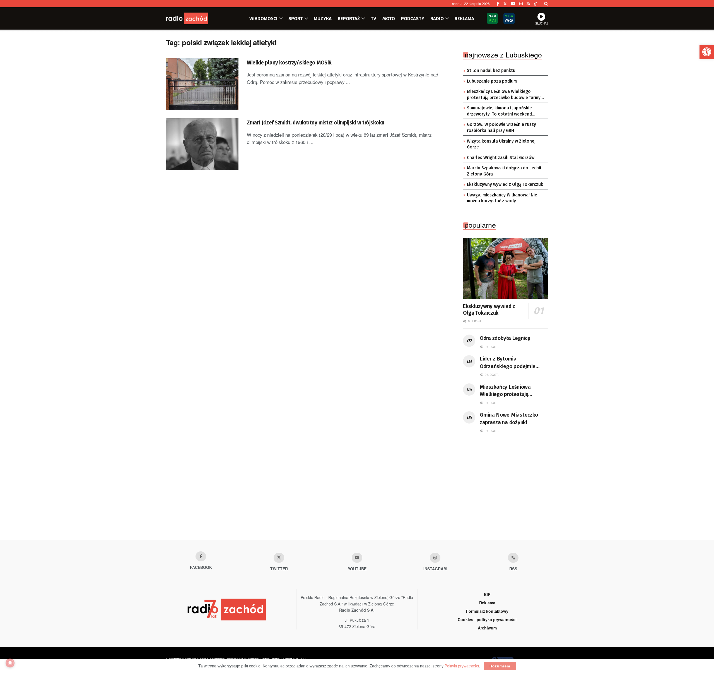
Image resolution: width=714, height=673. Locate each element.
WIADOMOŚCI (263, 18)
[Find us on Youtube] (357, 558)
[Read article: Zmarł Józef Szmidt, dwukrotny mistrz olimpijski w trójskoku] (202, 144)
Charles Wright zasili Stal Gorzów (500, 157)
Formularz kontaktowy (487, 611)
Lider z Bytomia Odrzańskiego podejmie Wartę (508, 362)
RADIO (437, 18)
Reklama (487, 602)
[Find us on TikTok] (535, 3)
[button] (706, 52)
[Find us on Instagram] (521, 3)
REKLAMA (464, 18)
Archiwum (487, 628)
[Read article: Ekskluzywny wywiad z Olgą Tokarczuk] (505, 268)
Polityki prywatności (462, 666)
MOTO (388, 18)
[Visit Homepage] (194, 18)
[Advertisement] (357, 495)
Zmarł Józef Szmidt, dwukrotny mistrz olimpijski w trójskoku (315, 122)
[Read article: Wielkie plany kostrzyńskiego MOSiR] (202, 84)
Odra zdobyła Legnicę (505, 338)
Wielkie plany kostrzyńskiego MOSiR (289, 62)
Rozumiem (499, 666)
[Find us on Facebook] (498, 3)
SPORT (295, 18)
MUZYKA (323, 18)
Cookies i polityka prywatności (487, 619)
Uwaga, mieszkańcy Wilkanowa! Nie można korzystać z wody (502, 198)
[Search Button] (546, 3)
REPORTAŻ (349, 18)
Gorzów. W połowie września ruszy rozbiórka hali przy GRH (501, 127)
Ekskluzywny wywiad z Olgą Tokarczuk (505, 184)
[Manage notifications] (10, 662)
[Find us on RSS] (528, 3)
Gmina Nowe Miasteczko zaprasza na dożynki (509, 419)
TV (373, 18)
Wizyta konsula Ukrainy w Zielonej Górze (501, 144)
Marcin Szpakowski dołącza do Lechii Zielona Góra (504, 171)
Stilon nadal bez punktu (491, 70)
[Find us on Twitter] (505, 3)
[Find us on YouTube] (513, 3)
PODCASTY (412, 18)
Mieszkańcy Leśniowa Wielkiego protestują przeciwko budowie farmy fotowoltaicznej (504, 95)
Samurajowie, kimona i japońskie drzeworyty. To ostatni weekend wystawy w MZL (499, 111)
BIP (487, 594)
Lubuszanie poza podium (492, 81)
